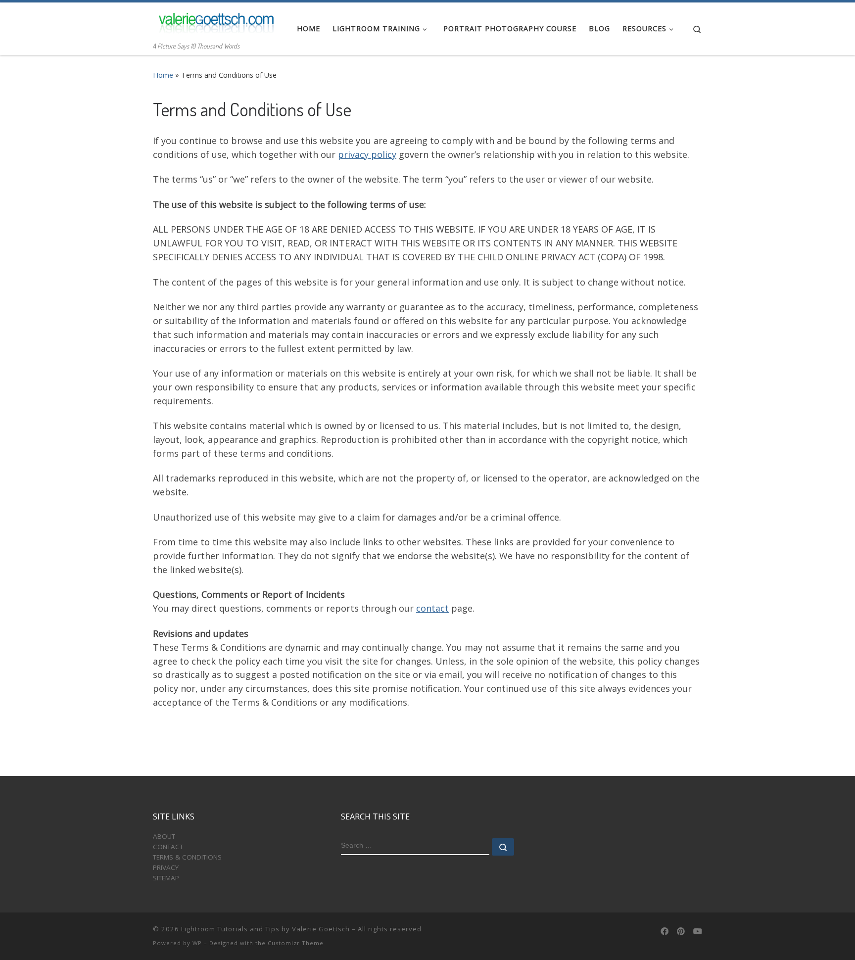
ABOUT (164, 836)
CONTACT (168, 846)
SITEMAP (166, 877)
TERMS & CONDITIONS (187, 857)
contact (432, 608)
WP (197, 943)
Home (163, 75)
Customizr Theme (296, 943)
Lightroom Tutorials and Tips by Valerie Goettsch (265, 928)
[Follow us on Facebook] (664, 931)
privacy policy (367, 154)
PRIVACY (166, 867)
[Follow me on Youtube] (697, 931)
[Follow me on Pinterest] (681, 931)
